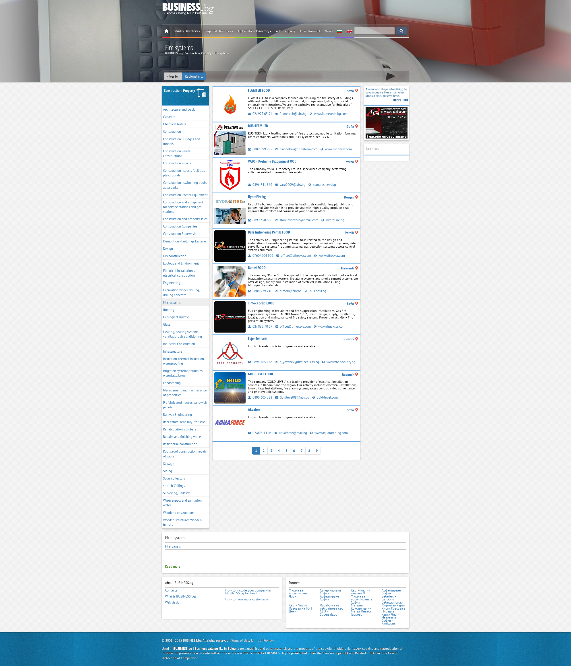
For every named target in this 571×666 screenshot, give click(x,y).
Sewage (168, 463)
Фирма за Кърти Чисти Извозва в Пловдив (393, 608)
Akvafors (254, 409)
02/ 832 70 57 (262, 326)
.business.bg (317, 291)
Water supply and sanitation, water (182, 502)
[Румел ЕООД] (230, 281)
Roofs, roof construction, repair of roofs (184, 453)
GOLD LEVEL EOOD (260, 374)
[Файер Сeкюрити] (230, 352)
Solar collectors (174, 478)
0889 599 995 (262, 149)
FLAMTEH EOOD (259, 90)
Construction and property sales (185, 219)
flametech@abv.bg (292, 114)
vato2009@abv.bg (292, 184)
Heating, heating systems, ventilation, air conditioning (182, 334)
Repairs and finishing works (182, 436)
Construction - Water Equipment (185, 195)
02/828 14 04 (261, 433)
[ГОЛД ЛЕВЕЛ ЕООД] (230, 387)
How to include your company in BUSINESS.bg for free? (248, 592)
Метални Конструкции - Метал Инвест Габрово (361, 610)
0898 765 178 (262, 362)
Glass (166, 324)
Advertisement (310, 31)
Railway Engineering (177, 414)
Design (168, 248)
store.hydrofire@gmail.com (298, 220)
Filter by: (173, 76)
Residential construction (180, 444)
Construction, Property (179, 90)
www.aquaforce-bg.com (331, 433)
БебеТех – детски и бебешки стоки (392, 599)
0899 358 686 (262, 220)
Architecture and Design (180, 109)
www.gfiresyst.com (331, 255)
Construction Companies (180, 226)
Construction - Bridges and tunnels (181, 141)
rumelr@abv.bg (290, 291)
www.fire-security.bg (340, 362)
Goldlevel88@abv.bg (294, 397)
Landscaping (172, 383)
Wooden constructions (178, 513)
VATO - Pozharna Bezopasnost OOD (272, 161)
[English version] (349, 31)
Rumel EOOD (257, 267)
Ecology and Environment (181, 263)
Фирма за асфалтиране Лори (298, 593)
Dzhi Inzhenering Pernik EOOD (269, 232)
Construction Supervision (180, 234)
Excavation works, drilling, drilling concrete (181, 292)
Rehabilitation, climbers (179, 429)
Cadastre (169, 117)
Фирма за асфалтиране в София (361, 599)
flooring (168, 310)
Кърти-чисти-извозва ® (360, 592)
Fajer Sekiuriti (257, 338)
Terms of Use (240, 640)
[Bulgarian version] (340, 31)
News (329, 31)
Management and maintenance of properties (185, 392)
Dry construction (174, 256)
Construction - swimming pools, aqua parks (185, 184)
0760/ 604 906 (262, 255)
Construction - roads (177, 163)
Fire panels (173, 546)
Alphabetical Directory (253, 31)
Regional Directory (218, 31)
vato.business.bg (324, 184)
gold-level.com (327, 397)
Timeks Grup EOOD (261, 303)
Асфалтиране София (391, 592)
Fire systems (172, 302)
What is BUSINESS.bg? (181, 596)
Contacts (171, 590)
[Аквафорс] (230, 423)
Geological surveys (176, 317)
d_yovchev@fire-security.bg (299, 362)
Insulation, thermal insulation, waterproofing (184, 361)
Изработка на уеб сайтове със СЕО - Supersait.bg (331, 610)
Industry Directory (185, 31)
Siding (167, 471)
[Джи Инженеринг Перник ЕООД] (230, 246)
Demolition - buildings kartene (184, 241)
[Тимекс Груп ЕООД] (230, 316)
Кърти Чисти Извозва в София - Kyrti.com (390, 619)
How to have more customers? (246, 599)
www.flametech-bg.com (330, 114)
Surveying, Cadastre (177, 493)
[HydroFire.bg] (230, 210)
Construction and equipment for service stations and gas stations (183, 207)
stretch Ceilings (174, 486)
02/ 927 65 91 (262, 114)
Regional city (194, 76)
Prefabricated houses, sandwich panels (185, 404)
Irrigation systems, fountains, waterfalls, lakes (183, 373)
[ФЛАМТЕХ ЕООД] (230, 104)
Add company (285, 31)
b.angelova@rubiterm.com (298, 149)
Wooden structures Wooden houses (182, 522)
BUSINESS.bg (192, 640)
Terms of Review (262, 640)
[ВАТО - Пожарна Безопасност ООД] (230, 175)
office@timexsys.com (295, 326)
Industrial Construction (179, 344)
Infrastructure (172, 351)
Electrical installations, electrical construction (179, 273)
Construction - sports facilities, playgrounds (184, 172)
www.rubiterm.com (338, 149)
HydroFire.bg (257, 196)
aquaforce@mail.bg (292, 433)
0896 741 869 (262, 184)
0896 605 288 (262, 397)
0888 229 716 (262, 291)
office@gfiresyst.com (295, 255)
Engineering (171, 283)
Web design (173, 602)
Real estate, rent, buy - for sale (184, 422)
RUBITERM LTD (258, 125)
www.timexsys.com (331, 326)
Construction (172, 131)
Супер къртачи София (330, 592)
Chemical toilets (174, 124)
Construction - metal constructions (177, 153)
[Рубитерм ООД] (230, 139)
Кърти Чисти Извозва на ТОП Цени (300, 608)
